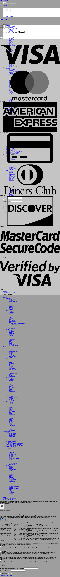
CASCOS (11, 311)
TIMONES (11, 451)
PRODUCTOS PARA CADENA (12, 437)
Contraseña (5, 570)
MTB (7, 35)
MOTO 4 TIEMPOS (13, 433)
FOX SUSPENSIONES (14, 486)
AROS (10, 450)
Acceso (9, 573)
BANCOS (11, 480)
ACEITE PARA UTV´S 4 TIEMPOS (13, 444)
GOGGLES (11, 312)
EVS (10, 495)
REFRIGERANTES (10, 442)
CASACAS (11, 29)
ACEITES (8, 432)
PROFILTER (11, 195)
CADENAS (11, 475)
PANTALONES (12, 307)
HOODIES (11, 30)
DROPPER (11, 457)
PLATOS (11, 459)
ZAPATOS (11, 309)
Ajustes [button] (1, 503)
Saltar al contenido (4, 0)
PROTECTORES (12, 473)
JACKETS (11, 340)
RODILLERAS (12, 320)
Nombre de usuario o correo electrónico (12, 568)
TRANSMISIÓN (12, 435)
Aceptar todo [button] (7, 503)
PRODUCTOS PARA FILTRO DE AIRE (14, 439)
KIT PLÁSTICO (12, 478)
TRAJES (11, 322)
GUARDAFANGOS (13, 463)
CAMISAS (11, 305)
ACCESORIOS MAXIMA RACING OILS (14, 445)
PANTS (10, 319)
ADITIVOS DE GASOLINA (11, 440)
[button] (8, 7)
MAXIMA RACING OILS (8, 431)
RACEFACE (11, 491)
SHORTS (10, 34)
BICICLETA (8, 448)
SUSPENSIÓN (12, 436)
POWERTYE (11, 492)
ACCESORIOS (12, 26)
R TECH (10, 490)
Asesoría (8, 447)
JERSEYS (11, 38)
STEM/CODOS (12, 452)
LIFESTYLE (8, 298)
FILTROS (11, 468)
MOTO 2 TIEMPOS (13, 434)
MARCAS (8, 484)
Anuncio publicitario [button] (4, 554)
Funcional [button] (2, 540)
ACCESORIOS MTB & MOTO (9, 446)
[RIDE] (3, 19)
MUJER (4, 346)
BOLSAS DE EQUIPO (13, 324)
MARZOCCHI (11, 489)
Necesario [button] (2, 518)
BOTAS (10, 343)
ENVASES (11, 467)
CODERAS (11, 317)
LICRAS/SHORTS (13, 321)
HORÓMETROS (12, 469)
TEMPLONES (12, 464)
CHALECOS (11, 315)
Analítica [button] (2, 550)
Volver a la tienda (9, 16)
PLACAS (11, 477)
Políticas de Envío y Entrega (9, 3)
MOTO (7, 329)
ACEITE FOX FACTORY (14, 458)
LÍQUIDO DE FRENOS (11, 441)
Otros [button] (1, 559)
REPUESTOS (12, 328)
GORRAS (11, 27)
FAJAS (10, 132)
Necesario (4, 519)
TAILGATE (11, 455)
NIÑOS (4, 394)
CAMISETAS (11, 306)
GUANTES (11, 100)
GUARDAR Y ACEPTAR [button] (5, 563)
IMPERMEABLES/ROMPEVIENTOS (17, 323)
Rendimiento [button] (3, 545)
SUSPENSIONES (12, 461)
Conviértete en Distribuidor (9, 482)
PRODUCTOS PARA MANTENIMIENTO (14, 443)
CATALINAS (11, 474)
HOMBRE (5, 297)
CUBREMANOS (12, 454)
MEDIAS (11, 326)
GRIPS (10, 453)
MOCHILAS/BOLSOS (13, 28)
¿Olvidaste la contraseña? (6, 575)
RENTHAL (11, 487)
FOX (10, 485)
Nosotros (5, 2)
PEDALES (11, 456)
